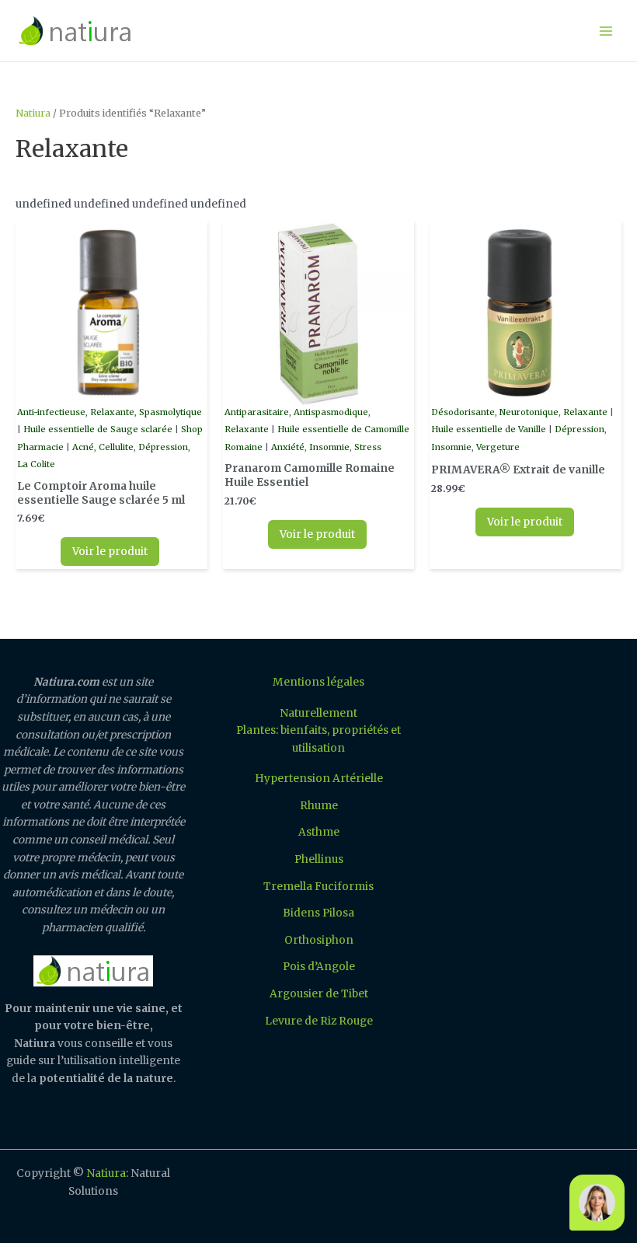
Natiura (33, 113)
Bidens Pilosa (318, 913)
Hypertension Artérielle (319, 778)
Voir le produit (110, 551)
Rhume (319, 805)
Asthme (318, 832)
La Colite (36, 464)
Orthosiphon (318, 940)
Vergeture (498, 447)
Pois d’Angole (319, 966)
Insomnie (329, 447)
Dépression (163, 447)
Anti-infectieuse (51, 412)
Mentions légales (318, 682)
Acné (83, 447)
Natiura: (107, 1173)
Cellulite (116, 447)
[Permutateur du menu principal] (606, 31)
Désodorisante (463, 412)
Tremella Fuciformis (318, 886)
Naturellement (318, 713)
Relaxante (112, 412)
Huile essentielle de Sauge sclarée (97, 429)
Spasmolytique (170, 412)
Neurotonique (529, 412)
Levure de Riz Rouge (319, 1021)
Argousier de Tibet (319, 993)
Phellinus (318, 859)
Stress (367, 447)
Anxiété (288, 447)
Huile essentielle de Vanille (488, 429)
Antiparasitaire (257, 412)
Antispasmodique (331, 412)
